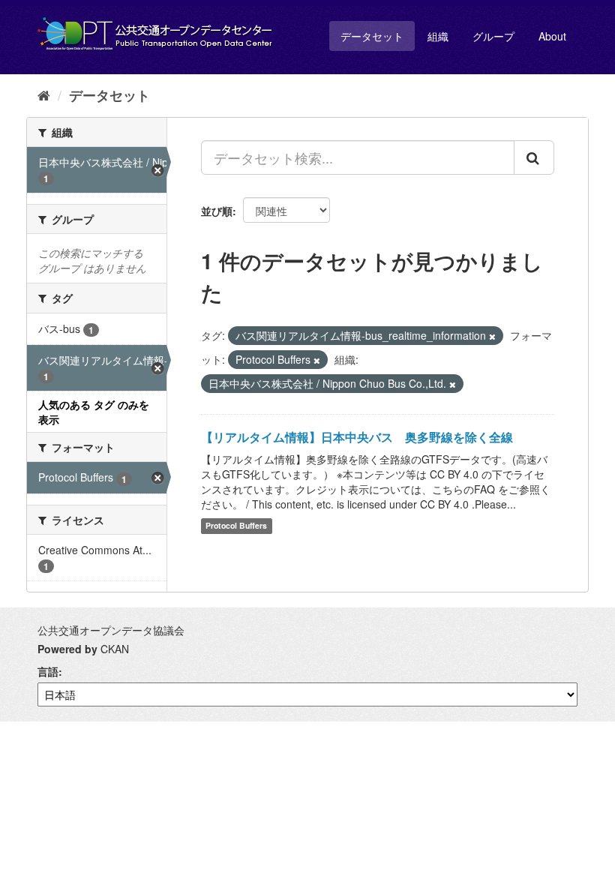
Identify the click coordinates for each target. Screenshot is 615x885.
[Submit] (534, 157)
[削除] (492, 336)
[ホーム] (44, 94)
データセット (372, 36)
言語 (48, 671)
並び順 (216, 210)
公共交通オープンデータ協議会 (111, 630)
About (552, 36)
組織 (438, 36)
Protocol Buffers (236, 526)
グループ (493, 36)
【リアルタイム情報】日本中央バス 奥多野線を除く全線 (357, 437)
